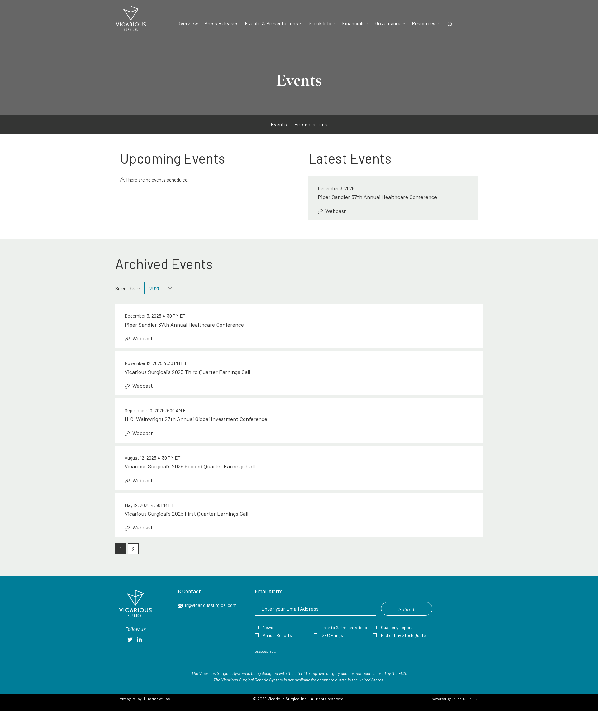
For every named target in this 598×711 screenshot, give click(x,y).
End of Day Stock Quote (403, 635)
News (268, 627)
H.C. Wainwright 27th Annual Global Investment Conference (196, 418)
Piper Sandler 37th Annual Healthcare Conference (377, 196)
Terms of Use (158, 698)
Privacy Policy (130, 698)
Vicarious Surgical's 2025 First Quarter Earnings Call (186, 513)
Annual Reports (277, 635)
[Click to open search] (450, 24)
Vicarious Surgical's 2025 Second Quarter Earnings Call (190, 466)
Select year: (127, 288)
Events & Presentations (344, 627)
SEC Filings (332, 635)
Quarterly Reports (398, 627)
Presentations (311, 124)
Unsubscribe (265, 651)
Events (279, 124)
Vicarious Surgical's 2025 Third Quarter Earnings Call (187, 371)
